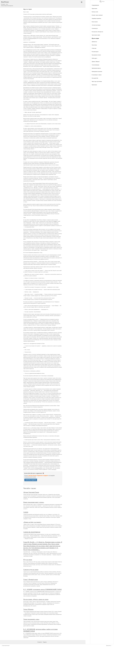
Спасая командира (95, 64)
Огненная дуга (95, 28)
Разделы (45, 642)
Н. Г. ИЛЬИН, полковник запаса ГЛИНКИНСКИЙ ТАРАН (42, 589)
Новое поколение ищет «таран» (33, 502)
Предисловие (94, 8)
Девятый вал (94, 41)
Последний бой (95, 78)
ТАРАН (25, 512)
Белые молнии (95, 21)
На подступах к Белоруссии (97, 31)
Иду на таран (27, 559)
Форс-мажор (94, 45)
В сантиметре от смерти (96, 74)
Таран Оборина (28, 609)
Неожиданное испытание (97, 71)
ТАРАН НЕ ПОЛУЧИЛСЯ (31, 532)
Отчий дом (94, 48)
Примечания (94, 84)
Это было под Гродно (96, 25)
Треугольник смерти (96, 35)
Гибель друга (94, 58)
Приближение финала (96, 68)
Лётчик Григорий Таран (31, 492)
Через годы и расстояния (97, 81)
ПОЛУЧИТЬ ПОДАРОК (31, 479)
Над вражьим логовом (96, 54)
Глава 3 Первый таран (30, 579)
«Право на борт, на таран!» (32, 522)
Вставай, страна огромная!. (97, 15)
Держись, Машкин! (96, 61)
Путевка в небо (95, 11)
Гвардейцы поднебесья (96, 18)
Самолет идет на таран (30, 569)
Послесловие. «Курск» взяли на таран (35, 599)
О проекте (39, 642)
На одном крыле (95, 51)
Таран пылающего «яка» (31, 619)
